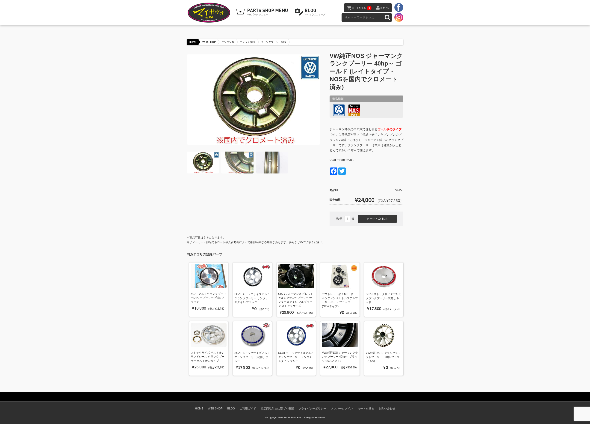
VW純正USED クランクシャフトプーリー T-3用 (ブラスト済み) (383, 356)
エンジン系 (227, 42)
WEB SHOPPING (262, 12)
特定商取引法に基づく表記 (277, 408)
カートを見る (361, 7)
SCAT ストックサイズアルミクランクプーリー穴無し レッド (383, 298)
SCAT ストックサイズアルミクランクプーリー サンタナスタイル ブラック (252, 298)
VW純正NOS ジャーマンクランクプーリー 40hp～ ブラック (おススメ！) (340, 356)
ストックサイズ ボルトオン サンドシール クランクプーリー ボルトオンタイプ (207, 356)
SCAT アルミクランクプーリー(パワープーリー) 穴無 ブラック (208, 297)
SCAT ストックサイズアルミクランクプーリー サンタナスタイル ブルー (296, 356)
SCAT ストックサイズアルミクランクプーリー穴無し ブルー (252, 356)
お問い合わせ (387, 408)
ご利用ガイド (247, 408)
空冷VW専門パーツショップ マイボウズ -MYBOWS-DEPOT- (210, 12)
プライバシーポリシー (312, 408)
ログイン (384, 7)
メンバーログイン (342, 408)
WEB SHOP (209, 42)
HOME (193, 42)
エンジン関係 (247, 42)
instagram (398, 17)
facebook (398, 7)
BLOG (311, 12)
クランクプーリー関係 (273, 42)
